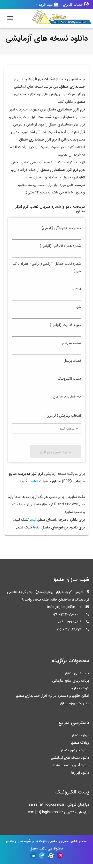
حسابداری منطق (77, 673)
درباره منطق (80, 735)
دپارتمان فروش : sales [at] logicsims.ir (59, 804)
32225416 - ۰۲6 (69, 622)
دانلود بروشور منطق (75, 750)
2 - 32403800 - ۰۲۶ (66, 614)
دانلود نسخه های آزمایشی (70, 758)
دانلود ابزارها (80, 773)
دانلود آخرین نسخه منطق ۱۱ (69, 765)
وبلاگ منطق (80, 742)
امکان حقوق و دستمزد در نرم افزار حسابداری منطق (52, 696)
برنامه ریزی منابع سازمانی (70, 681)
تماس (34, 481)
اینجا (22, 504)
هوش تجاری (80, 688)
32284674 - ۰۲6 (69, 629)
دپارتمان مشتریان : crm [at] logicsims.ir (58, 812)
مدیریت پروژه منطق (74, 703)
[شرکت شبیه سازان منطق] (62, 17)
